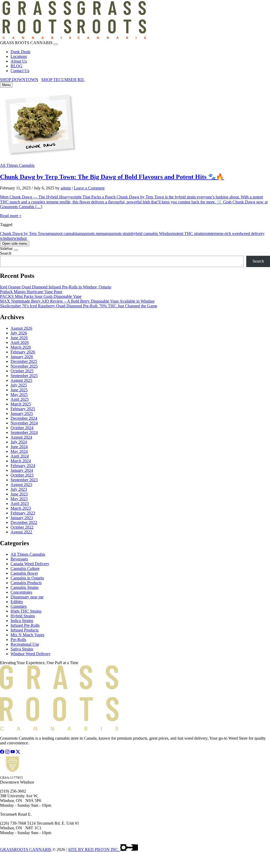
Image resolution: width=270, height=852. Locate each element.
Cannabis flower (24, 573)
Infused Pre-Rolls (25, 625)
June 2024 (19, 446)
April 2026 (20, 342)
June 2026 (19, 337)
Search (5, 253)
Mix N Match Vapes (27, 635)
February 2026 (23, 352)
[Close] (56, 44)
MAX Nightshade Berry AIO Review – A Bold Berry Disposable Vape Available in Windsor (77, 301)
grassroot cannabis (62, 233)
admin (66, 188)
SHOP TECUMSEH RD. (63, 79)
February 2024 (23, 465)
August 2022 (21, 532)
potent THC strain (188, 233)
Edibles (17, 601)
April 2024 (20, 456)
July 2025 (19, 385)
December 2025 (24, 361)
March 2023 (21, 508)
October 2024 (22, 427)
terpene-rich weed (226, 233)
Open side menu (14, 243)
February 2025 (23, 409)
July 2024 (19, 442)
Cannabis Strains (24, 587)
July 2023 (19, 489)
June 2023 (19, 494)
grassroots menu (91, 233)
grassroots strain (118, 233)
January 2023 (22, 517)
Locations (19, 56)
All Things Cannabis (17, 165)
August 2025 (21, 380)
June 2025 (19, 390)
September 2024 (24, 432)
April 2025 (20, 399)
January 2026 (22, 356)
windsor (20, 238)
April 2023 (20, 503)
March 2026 (21, 347)
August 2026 (21, 328)
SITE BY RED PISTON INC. (94, 849)
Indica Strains (22, 620)
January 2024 (22, 470)
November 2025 (24, 366)
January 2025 (22, 413)
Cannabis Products (26, 582)
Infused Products (24, 630)
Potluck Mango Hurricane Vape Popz (31, 291)
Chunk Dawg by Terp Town (23, 233)
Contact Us (20, 70)
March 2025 (21, 404)
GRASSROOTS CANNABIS (25, 849)
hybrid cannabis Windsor (152, 233)
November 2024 (24, 423)
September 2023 (24, 480)
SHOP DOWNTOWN (19, 79)
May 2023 (19, 499)
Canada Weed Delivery (30, 564)
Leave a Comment (89, 188)
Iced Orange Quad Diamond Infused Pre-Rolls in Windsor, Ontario (55, 287)
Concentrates (21, 592)
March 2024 (21, 461)
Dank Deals (20, 51)
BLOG (16, 66)
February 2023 (23, 513)
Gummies (19, 606)
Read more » (10, 215)
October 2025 (22, 371)
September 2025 (24, 375)
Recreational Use (25, 644)
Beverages (19, 559)
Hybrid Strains (23, 616)
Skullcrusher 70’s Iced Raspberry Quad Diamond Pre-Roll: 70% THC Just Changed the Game (78, 306)
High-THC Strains (26, 611)
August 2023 (21, 484)
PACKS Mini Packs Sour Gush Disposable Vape (40, 296)
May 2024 (19, 451)
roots (207, 233)
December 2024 (24, 418)
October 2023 (22, 475)
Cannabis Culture (25, 568)
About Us (19, 61)
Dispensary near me (27, 597)
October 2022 (22, 527)
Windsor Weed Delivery (31, 653)
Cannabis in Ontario (27, 578)
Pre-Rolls (18, 639)
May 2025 (19, 394)
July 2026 (19, 333)
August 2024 (21, 437)
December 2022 (24, 522)
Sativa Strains (22, 649)
